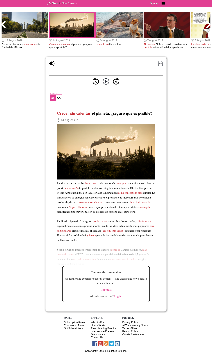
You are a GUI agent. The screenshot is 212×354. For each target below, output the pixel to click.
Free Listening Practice (103, 328)
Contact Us (97, 337)
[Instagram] (117, 343)
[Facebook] (94, 343)
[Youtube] (100, 343)
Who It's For (97, 322)
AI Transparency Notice (135, 325)
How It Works (98, 325)
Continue (106, 290)
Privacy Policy (130, 322)
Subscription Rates (74, 322)
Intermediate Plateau (102, 331)
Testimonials (98, 334)
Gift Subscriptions (73, 328)
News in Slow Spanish (53, 3)
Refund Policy (130, 331)
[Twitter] (111, 343)
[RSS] (106, 343)
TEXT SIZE (54, 94)
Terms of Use (129, 328)
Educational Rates (74, 325)
